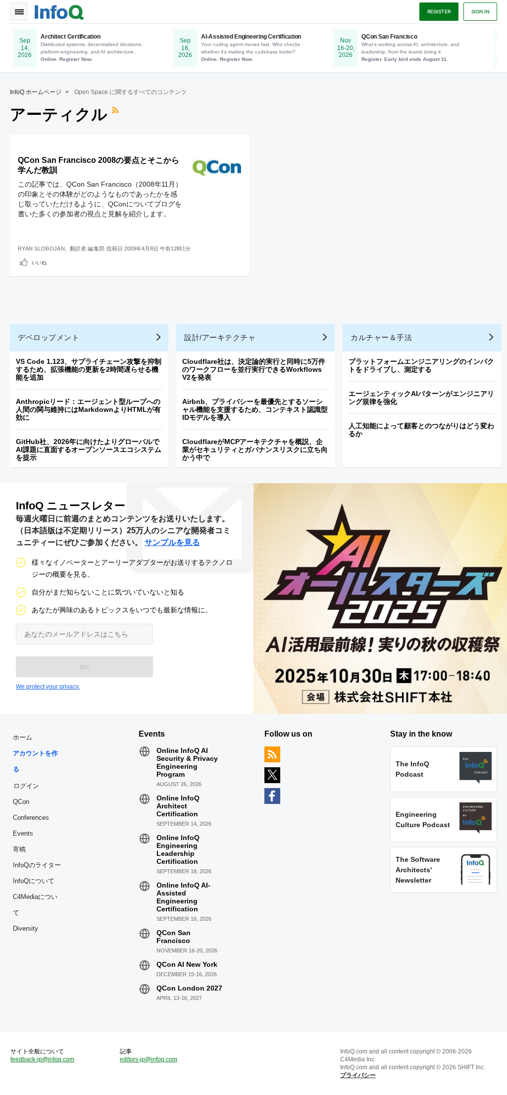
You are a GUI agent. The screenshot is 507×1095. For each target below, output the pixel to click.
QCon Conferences (31, 809)
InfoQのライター (37, 865)
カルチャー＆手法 (381, 337)
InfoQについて (33, 881)
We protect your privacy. (48, 686)
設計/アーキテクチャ (219, 337)
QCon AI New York (186, 964)
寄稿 (19, 849)
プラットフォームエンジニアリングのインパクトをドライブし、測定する (421, 365)
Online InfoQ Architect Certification (178, 806)
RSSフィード (116, 114)
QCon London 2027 (189, 988)
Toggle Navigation (19, 11)
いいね (39, 262)
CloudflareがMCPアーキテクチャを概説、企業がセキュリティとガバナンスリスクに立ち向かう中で (255, 449)
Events (23, 833)
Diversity (25, 928)
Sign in (480, 11)
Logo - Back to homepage (59, 11)
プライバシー (358, 1075)
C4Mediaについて (35, 904)
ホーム (22, 737)
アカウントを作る (35, 761)
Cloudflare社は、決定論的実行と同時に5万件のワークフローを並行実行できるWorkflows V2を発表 (253, 369)
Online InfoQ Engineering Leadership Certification (178, 849)
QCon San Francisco (173, 937)
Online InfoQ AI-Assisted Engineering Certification (183, 897)
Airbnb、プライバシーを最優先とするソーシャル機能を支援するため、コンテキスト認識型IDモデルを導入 (255, 409)
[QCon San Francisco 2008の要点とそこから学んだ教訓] (216, 167)
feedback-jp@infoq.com (42, 1059)
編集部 (96, 248)
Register (439, 11)
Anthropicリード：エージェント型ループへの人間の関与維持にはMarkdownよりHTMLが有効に (88, 409)
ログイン (26, 786)
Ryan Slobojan (41, 248)
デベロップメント (48, 337)
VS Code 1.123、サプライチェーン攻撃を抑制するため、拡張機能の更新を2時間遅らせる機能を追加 (88, 369)
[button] (84, 666)
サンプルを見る (172, 542)
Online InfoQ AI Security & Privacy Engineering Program (187, 762)
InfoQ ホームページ (35, 92)
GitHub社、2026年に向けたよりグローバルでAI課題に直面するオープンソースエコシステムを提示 (88, 449)
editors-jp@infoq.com (148, 1059)
